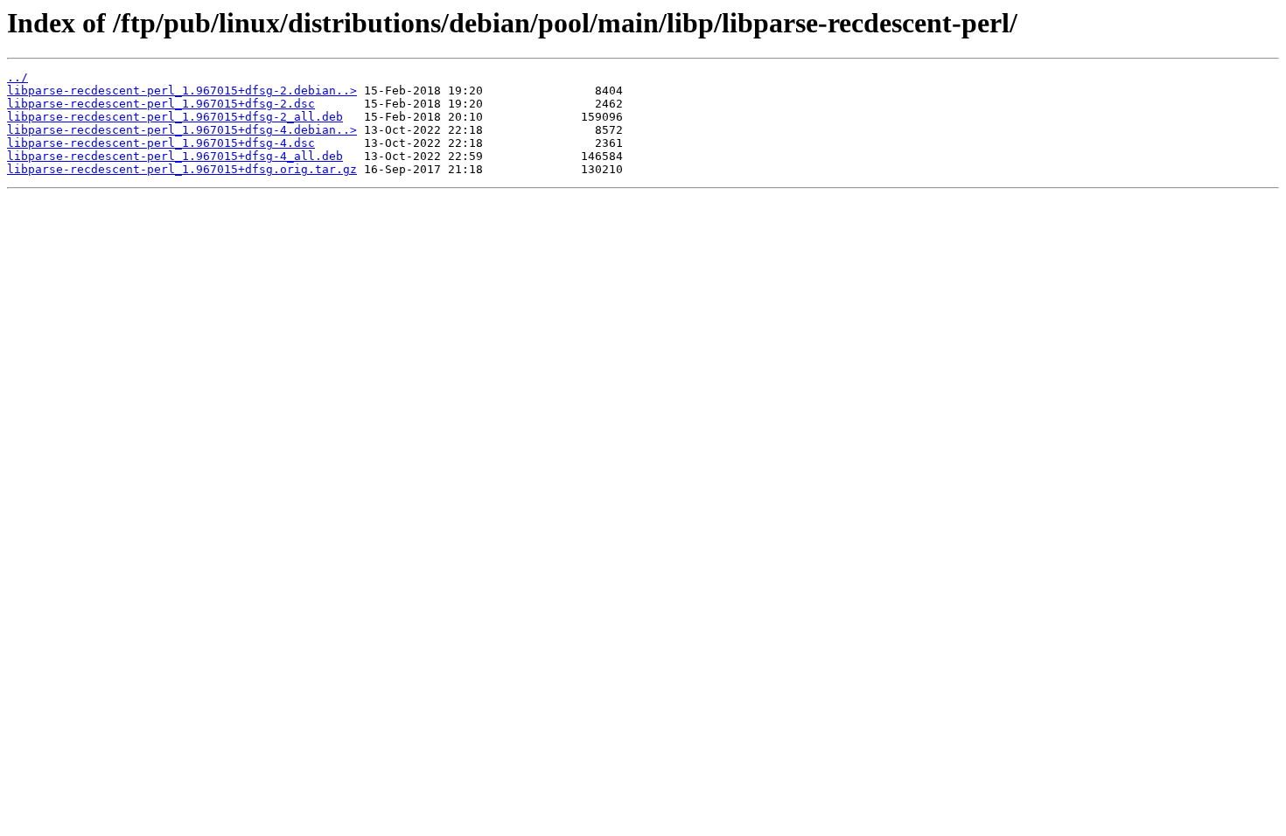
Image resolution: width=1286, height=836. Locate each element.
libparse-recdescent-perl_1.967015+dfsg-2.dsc (161, 103)
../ (17, 77)
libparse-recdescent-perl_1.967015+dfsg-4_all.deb (175, 156)
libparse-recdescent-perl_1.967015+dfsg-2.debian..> (182, 90)
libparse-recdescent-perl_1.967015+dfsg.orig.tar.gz (182, 169)
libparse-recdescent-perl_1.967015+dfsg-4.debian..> (182, 129)
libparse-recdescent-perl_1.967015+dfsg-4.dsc (161, 143)
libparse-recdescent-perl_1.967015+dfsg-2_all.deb (175, 116)
